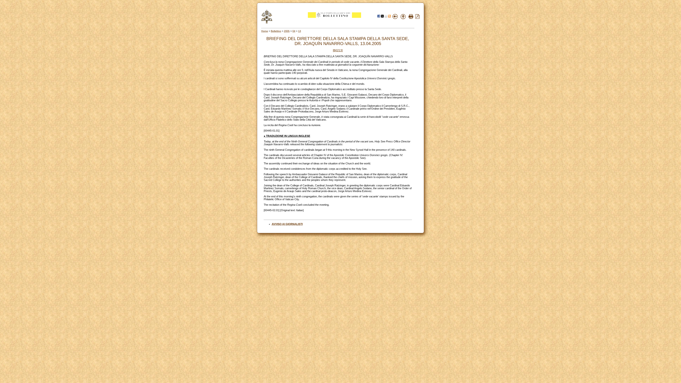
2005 (287, 31)
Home (264, 31)
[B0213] (338, 50)
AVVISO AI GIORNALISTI (287, 224)
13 (299, 31)
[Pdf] (417, 17)
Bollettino (276, 31)
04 (293, 31)
